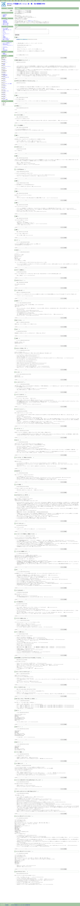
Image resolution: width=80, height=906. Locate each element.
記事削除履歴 (5, 50)
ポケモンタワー (5, 47)
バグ (3, 49)
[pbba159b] (17, 229)
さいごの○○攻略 (5, 24)
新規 (33, 0)
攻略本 (4, 15)
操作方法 (4, 16)
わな (3, 35)
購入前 (4, 20)
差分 (17, 0)
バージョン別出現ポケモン (7, 42)
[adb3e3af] (17, 202)
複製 (26, 0)
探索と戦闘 (5, 21)
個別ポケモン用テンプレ (7, 29)
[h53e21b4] (17, 180)
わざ (3, 30)
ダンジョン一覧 (5, 28)
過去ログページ (31, 20)
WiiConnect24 (5, 44)
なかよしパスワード (6, 43)
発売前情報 (5, 15)
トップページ (5, 14)
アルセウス (5, 85)
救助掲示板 (5, 54)
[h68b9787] (35, 698)
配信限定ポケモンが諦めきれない (22, 39)
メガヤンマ (5, 60)
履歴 (20, 0)
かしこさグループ (6, 33)
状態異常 (4, 37)
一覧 (36, 0)
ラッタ (4, 87)
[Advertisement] (24, 893)
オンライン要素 (5, 23)
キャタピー (5, 72)
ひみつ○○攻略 (5, 99)
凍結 (14, 0)
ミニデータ (5, 46)
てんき (4, 36)
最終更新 (41, 0)
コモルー (4, 79)
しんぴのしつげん (6, 90)
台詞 (3, 48)
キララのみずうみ (6, 77)
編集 (11, 0)
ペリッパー (5, 81)
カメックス (5, 88)
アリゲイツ (5, 95)
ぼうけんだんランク (6, 38)
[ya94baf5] (32, 457)
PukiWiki (6, 904)
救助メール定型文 (6, 39)
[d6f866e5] (24, 394)
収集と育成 (5, 22)
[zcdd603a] (17, 155)
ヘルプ (45, 0)
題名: (16, 28)
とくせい (4, 32)
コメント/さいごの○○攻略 (7, 83)
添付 (23, 0)
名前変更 (29, 0)
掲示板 (4, 53)
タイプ (4, 31)
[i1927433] (20, 300)
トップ (2, 0)
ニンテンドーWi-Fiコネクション (8, 45)
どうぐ (4, 34)
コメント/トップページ (7, 66)
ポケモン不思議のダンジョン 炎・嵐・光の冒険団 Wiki (26, 4)
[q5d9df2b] (17, 95)
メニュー (7, 0)
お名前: (16, 27)
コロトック (5, 97)
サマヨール (5, 68)
